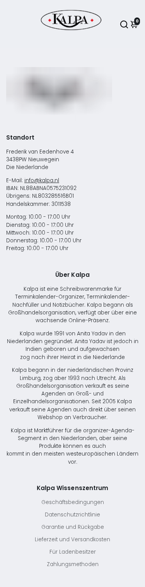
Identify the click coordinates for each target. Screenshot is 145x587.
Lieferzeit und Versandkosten (72, 539)
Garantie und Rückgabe (72, 527)
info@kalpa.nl (41, 180)
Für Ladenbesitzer (72, 552)
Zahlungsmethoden (73, 564)
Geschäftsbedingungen (72, 502)
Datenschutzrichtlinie (72, 514)
